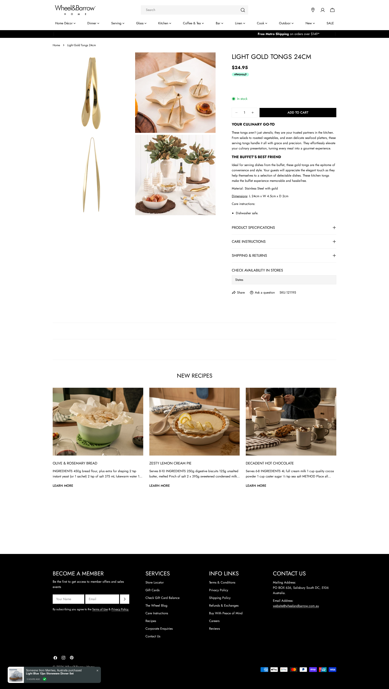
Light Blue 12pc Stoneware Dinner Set (50, 673)
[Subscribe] (124, 599)
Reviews (214, 628)
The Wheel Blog (156, 605)
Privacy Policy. (120, 609)
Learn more (63, 485)
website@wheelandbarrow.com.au (296, 606)
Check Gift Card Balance (162, 597)
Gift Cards (152, 590)
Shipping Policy (220, 597)
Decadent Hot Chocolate (270, 463)
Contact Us (152, 636)
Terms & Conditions (222, 582)
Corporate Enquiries (159, 628)
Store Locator (154, 582)
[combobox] (194, 10)
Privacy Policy (218, 590)
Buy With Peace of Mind (226, 613)
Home (56, 45)
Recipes (150, 621)
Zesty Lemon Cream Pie (170, 463)
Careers (214, 621)
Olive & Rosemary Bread (75, 463)
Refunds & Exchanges (223, 605)
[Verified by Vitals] (44, 679)
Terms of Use (100, 609)
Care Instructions (156, 613)
